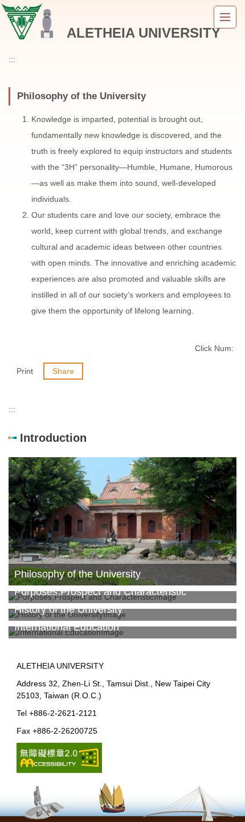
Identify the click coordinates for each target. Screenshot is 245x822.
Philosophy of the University (77, 574)
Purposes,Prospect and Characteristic (100, 591)
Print (25, 371)
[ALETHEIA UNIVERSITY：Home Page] (30, 21)
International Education (66, 627)
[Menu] (225, 17)
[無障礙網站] (59, 757)
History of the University (68, 609)
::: (12, 59)
